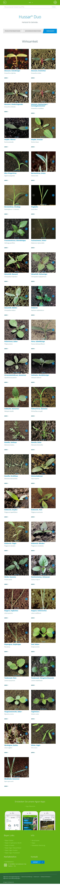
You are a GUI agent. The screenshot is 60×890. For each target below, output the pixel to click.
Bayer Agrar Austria (11, 850)
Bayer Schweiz (9, 845)
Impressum (36, 876)
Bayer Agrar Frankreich (12, 853)
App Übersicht (30, 806)
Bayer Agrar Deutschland (13, 848)
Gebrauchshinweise (45, 876)
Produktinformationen (12, 31)
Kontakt (35, 862)
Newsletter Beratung (38, 845)
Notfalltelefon (9, 862)
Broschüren (35, 840)
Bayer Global (9, 840)
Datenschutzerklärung (26, 876)
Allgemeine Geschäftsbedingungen (11, 878)
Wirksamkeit (50, 31)
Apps (33, 843)
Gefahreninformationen (33, 31)
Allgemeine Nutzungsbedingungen (11, 876)
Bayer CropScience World (13, 843)
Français (54, 6)
